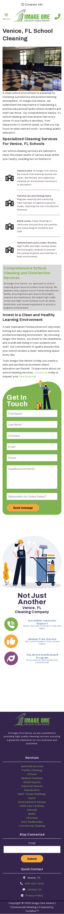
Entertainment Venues (32, 801)
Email (32, 843)
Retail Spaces (32, 782)
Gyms (32, 798)
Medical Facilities (32, 778)
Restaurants (32, 790)
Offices (32, 774)
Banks (32, 813)
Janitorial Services (32, 766)
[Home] (32, 16)
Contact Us (34, 889)
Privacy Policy (34, 895)
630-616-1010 (57, 16)
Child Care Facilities (32, 805)
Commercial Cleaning (32, 825)
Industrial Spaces (32, 786)
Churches (32, 817)
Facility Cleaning (32, 770)
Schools (32, 809)
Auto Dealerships (32, 821)
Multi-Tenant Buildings (32, 793)
